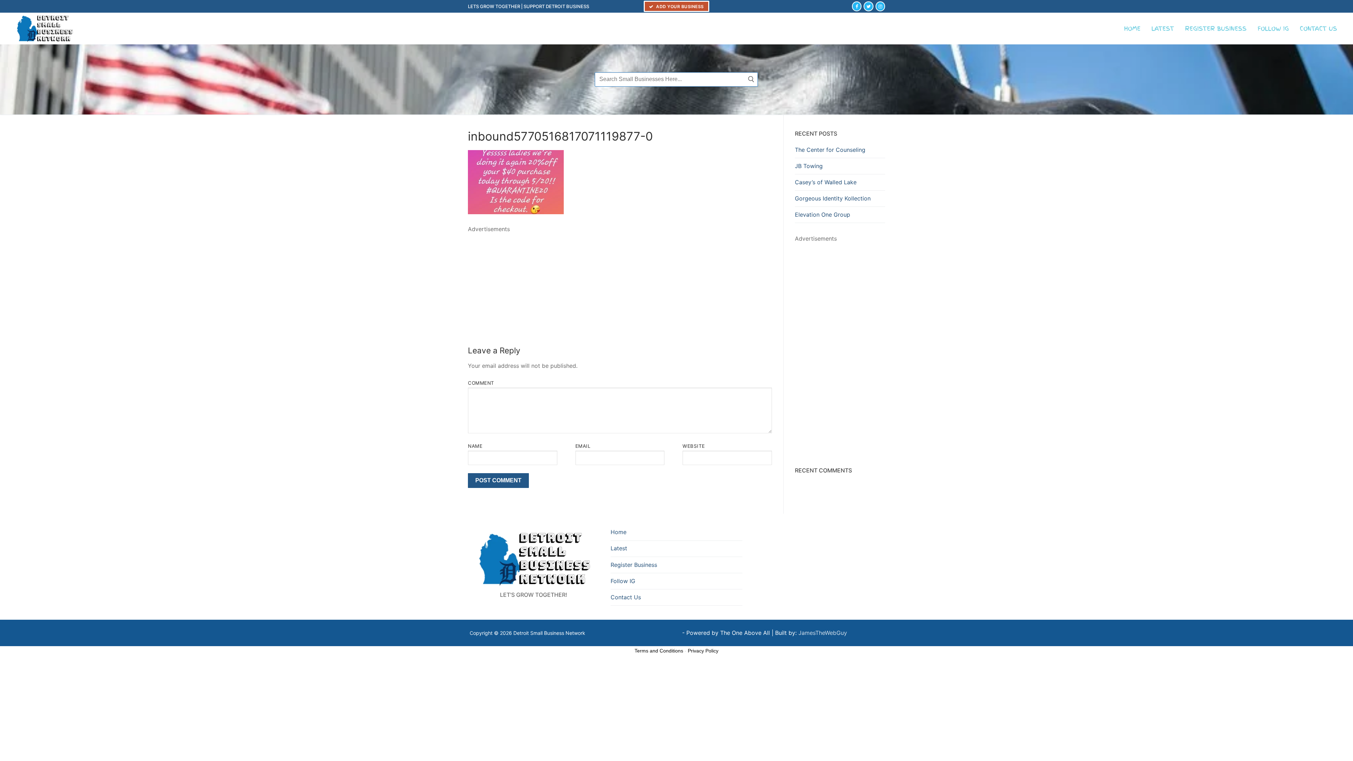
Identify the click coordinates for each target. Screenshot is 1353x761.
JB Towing (809, 165)
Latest (619, 548)
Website (693, 446)
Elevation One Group (822, 214)
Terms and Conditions (659, 651)
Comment (481, 383)
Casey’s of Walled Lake (826, 182)
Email (583, 446)
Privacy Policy (703, 651)
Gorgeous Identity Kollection (833, 198)
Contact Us (626, 597)
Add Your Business (679, 6)
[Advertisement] (620, 283)
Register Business (634, 564)
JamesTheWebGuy (822, 632)
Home (618, 532)
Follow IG (623, 580)
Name (475, 446)
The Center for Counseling (830, 149)
